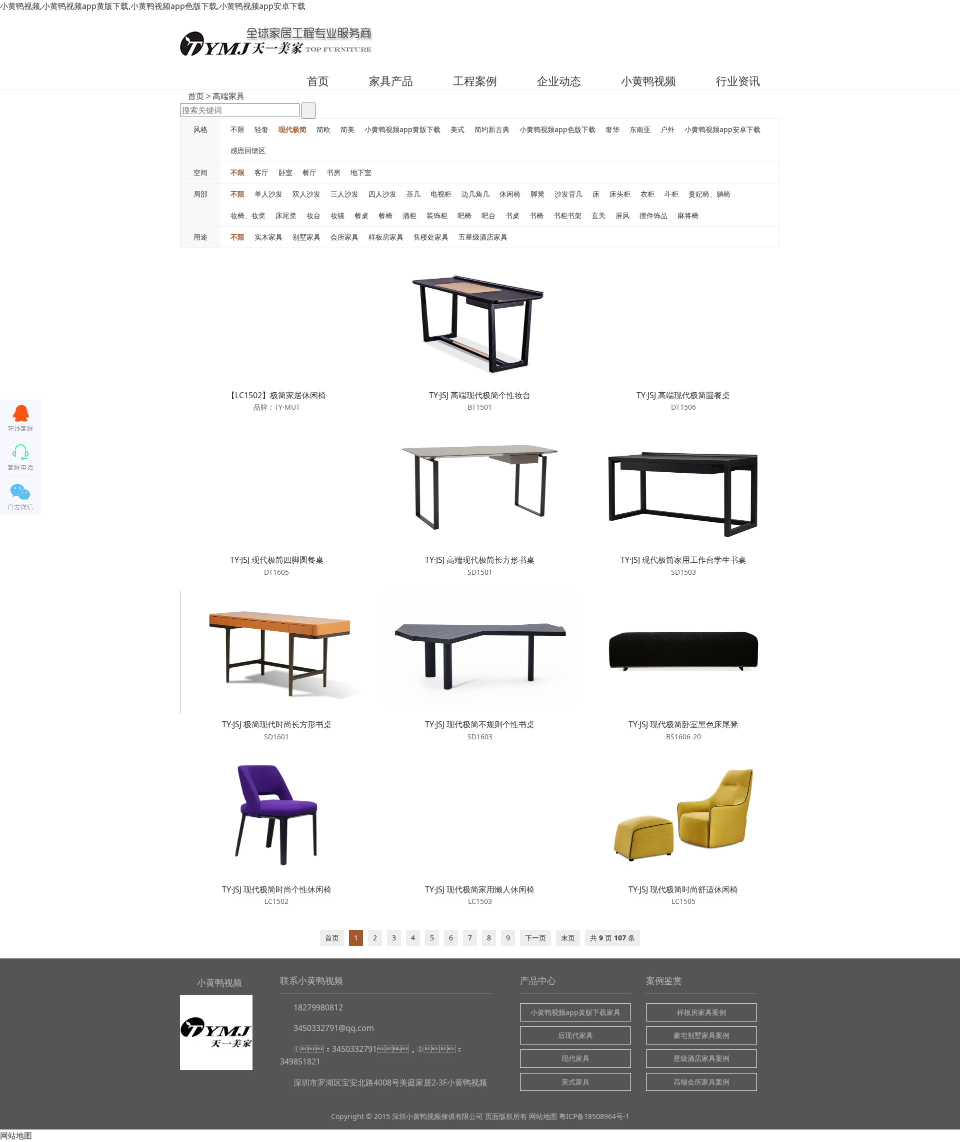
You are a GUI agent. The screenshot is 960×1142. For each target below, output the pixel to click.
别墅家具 (306, 237)
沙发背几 (568, 194)
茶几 (413, 194)
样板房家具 (386, 237)
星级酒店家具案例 (702, 1058)
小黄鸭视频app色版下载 (558, 129)
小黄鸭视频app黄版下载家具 (575, 1012)
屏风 (623, 215)
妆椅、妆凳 (248, 215)
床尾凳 (286, 215)
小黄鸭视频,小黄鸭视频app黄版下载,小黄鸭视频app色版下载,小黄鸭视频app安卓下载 (153, 6)
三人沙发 (344, 194)
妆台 (313, 215)
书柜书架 (568, 215)
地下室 (361, 172)
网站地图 (543, 1116)
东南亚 (640, 129)
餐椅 (385, 215)
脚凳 (537, 194)
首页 (318, 80)
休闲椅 (510, 194)
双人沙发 (306, 194)
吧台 (489, 215)
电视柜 (441, 194)
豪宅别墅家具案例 (702, 1035)
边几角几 (476, 194)
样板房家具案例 (701, 1012)
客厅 (261, 172)
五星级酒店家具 (483, 237)
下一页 (535, 937)
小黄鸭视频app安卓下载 (722, 129)
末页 (568, 937)
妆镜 (337, 215)
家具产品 (391, 80)
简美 (347, 129)
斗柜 (671, 194)
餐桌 (361, 215)
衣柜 (647, 194)
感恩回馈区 (248, 150)
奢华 (613, 129)
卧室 (285, 172)
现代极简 (292, 129)
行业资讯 (738, 80)
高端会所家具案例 (702, 1081)
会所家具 (344, 237)
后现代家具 (575, 1035)
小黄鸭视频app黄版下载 (402, 129)
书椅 (537, 215)
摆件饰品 (654, 215)
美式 (457, 129)
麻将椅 (688, 215)
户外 (667, 129)
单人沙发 (268, 194)
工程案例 (475, 80)
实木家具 (268, 237)
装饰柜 (437, 215)
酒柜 (409, 215)
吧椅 (465, 215)
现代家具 (576, 1058)
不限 (237, 129)
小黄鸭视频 (648, 80)
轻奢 (261, 129)
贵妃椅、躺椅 (709, 194)
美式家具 (576, 1081)
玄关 (599, 215)
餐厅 (309, 172)
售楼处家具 (431, 237)
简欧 (323, 129)
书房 (333, 172)
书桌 (513, 215)
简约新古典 (492, 129)
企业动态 (559, 80)
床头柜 (620, 194)
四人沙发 (382, 194)
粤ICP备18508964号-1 (594, 1116)
